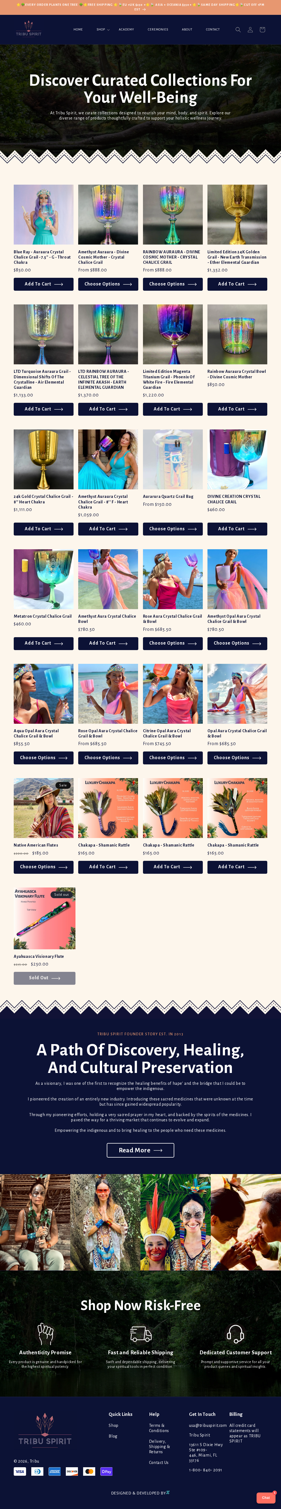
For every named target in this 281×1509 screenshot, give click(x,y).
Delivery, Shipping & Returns (159, 1446)
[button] (101, 29)
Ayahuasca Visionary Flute (39, 956)
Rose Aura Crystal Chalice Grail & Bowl (173, 619)
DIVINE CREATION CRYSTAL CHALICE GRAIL (234, 499)
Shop (113, 1425)
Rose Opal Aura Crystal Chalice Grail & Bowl (107, 733)
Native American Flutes (36, 845)
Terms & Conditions (159, 1428)
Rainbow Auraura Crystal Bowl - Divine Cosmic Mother (236, 374)
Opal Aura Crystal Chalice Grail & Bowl (237, 733)
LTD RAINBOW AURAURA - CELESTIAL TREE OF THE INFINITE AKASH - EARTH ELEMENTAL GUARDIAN (103, 379)
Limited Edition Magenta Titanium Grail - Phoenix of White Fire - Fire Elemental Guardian (169, 379)
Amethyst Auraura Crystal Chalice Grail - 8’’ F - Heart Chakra (103, 501)
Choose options (102, 284)
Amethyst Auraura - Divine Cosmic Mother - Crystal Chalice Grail (103, 257)
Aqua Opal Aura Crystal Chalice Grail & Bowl (36, 733)
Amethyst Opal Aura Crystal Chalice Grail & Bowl (234, 619)
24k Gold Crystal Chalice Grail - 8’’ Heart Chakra (43, 499)
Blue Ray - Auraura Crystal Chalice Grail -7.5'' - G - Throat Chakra (42, 257)
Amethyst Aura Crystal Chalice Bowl (107, 619)
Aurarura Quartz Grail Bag (168, 496)
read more (134, 1150)
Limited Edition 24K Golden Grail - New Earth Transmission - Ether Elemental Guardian (237, 257)
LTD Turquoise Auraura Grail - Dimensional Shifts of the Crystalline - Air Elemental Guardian (42, 379)
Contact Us (159, 1462)
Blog (113, 1436)
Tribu (34, 1461)
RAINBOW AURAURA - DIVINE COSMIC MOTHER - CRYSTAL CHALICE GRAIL (171, 257)
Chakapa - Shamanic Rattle (104, 845)
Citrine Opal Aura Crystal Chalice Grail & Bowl (167, 733)
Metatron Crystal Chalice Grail (43, 616)
